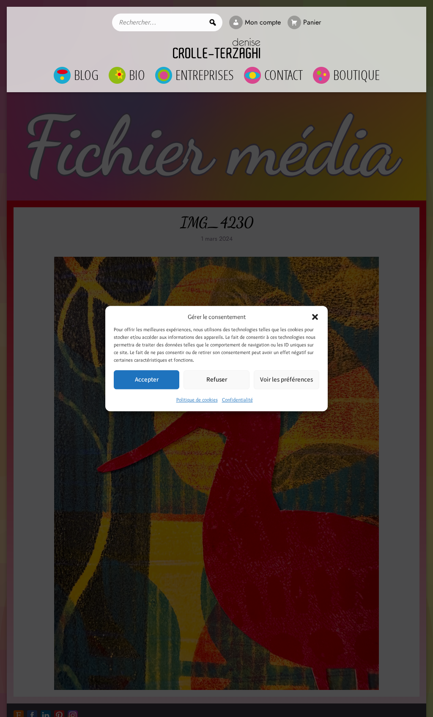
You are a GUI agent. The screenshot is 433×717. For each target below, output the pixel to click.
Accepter (147, 379)
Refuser (216, 379)
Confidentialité (237, 399)
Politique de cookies (197, 399)
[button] (315, 317)
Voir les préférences (286, 379)
